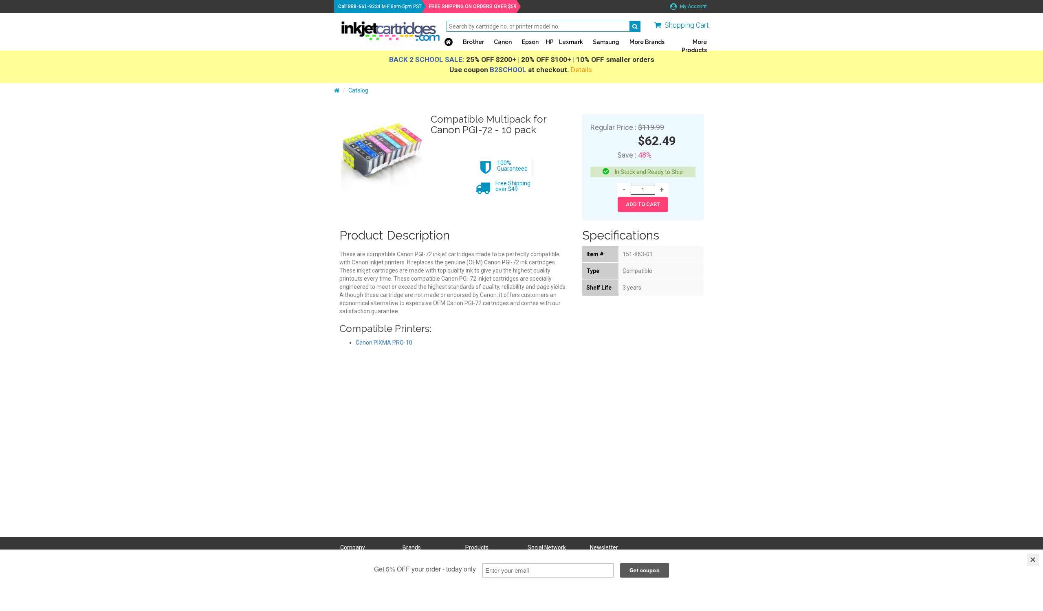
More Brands (647, 42)
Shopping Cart (687, 25)
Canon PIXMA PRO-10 (384, 342)
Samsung (606, 42)
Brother (473, 42)
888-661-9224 (364, 6)
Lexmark (571, 42)
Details (581, 70)
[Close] (1033, 560)
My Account (693, 6)
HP (550, 42)
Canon (503, 42)
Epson (530, 42)
